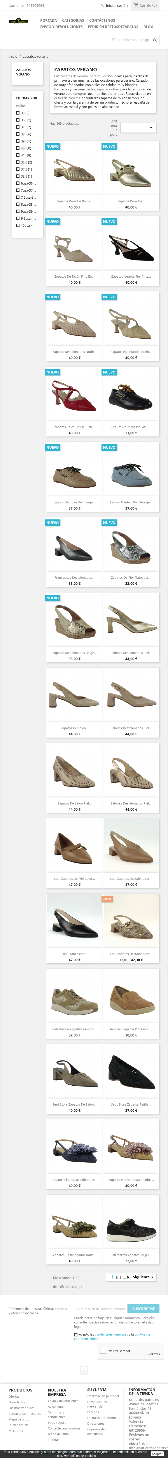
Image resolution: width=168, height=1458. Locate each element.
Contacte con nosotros (25, 1413)
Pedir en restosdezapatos (113, 26)
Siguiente (144, 1277)
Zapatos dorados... (131, 201)
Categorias (73, 20)
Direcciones (95, 1423)
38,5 (26, 176)
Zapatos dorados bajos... (74, 201)
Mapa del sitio (19, 1419)
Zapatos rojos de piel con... (74, 427)
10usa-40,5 (29, 225)
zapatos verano (23, 72)
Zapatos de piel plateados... (131, 577)
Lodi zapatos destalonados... (131, 878)
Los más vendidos (22, 1408)
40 (26, 148)
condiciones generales (111, 1334)
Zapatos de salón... (75, 728)
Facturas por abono (101, 1418)
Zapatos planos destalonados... (74, 1180)
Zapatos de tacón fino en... (74, 276)
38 (26, 134)
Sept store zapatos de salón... (74, 1104)
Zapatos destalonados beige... (74, 653)
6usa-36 (29, 183)
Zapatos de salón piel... (75, 803)
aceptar (157, 1454)
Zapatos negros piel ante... (131, 276)
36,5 (26, 162)
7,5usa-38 (29, 197)
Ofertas (14, 1396)
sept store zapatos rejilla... (131, 1104)
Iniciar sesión (18, 1425)
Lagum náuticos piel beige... (74, 502)
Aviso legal (56, 1406)
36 (26, 120)
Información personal (103, 1396)
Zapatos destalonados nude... (74, 352)
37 (26, 127)
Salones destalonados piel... (131, 653)
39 (26, 141)
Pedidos (93, 1412)
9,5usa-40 (29, 218)
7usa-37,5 (29, 190)
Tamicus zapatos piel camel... (131, 1029)
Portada (48, 20)
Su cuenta (97, 1389)
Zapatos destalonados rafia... (74, 1255)
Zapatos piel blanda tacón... (131, 352)
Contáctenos (102, 20)
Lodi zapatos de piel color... (74, 878)
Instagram (84, 1370)
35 (25, 113)
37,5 (26, 169)
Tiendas (54, 1440)
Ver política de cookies (80, 1456)
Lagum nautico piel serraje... (131, 502)
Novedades (17, 1402)
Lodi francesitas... (74, 954)
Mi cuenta (16, 1431)
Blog (148, 26)
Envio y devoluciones (61, 26)
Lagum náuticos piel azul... (131, 427)
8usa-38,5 (29, 204)
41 (26, 155)
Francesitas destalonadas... (74, 577)
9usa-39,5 (29, 211)
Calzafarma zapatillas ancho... (74, 1029)
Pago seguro (57, 1422)
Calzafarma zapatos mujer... (131, 1255)
